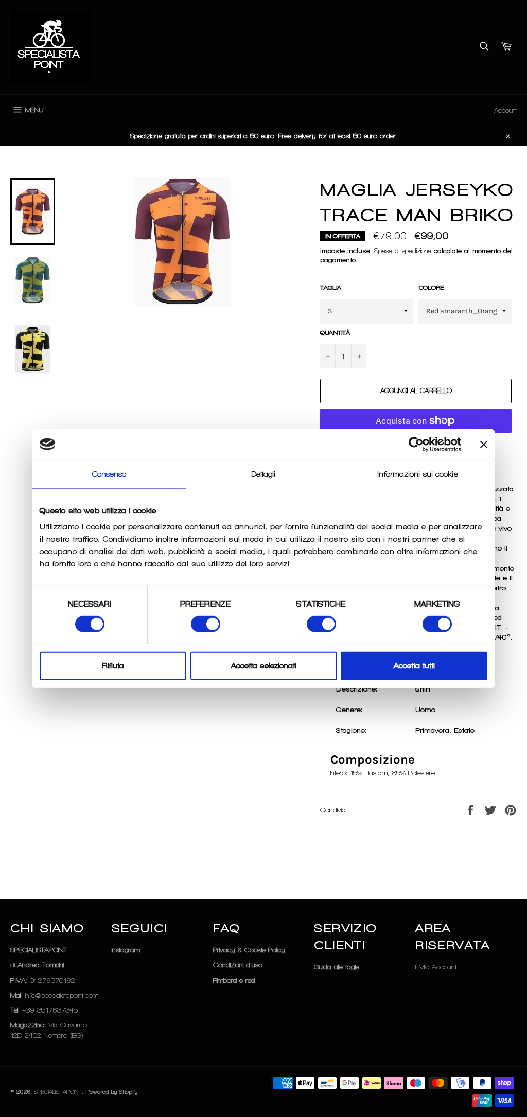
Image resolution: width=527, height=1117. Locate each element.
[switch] (205, 624)
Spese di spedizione (402, 250)
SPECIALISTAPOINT (58, 1092)
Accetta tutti (414, 666)
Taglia (330, 288)
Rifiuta (113, 666)
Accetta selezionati (263, 666)
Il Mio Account (435, 967)
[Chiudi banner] (483, 444)
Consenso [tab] (109, 474)
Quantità (335, 333)
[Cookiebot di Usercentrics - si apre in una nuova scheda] (416, 444)
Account (505, 110)
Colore (431, 288)
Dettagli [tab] (264, 474)
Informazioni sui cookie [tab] (418, 474)
